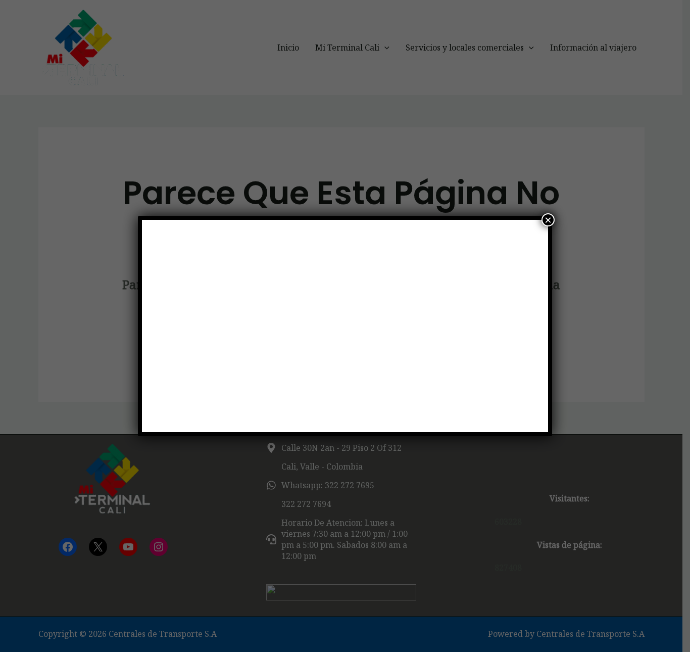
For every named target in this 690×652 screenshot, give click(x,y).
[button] (167, 326)
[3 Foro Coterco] (345, 326)
